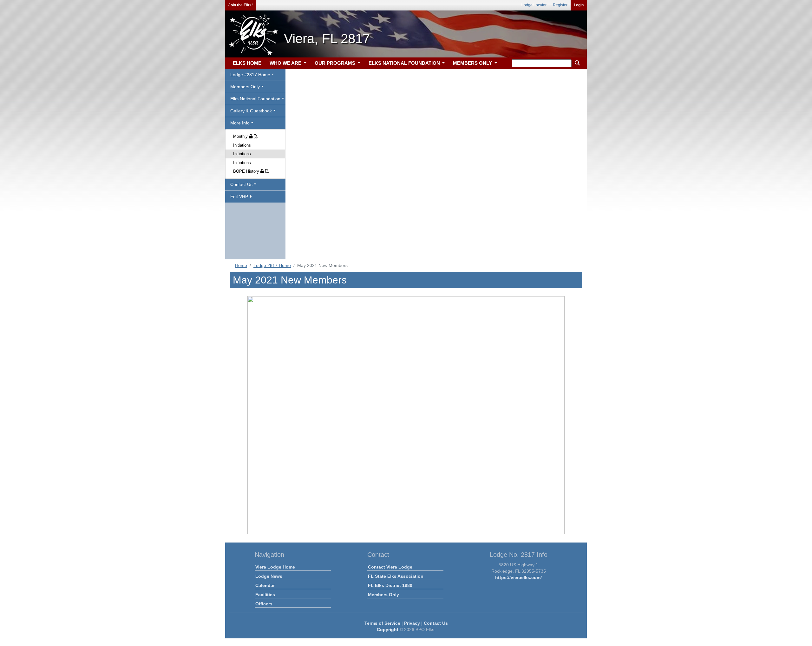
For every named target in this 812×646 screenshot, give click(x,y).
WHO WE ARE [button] (286, 63)
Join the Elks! (240, 5)
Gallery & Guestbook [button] (251, 110)
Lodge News (268, 576)
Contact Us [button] (241, 184)
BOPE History (246, 171)
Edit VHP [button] (239, 196)
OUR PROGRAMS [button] (336, 63)
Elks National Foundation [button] (255, 98)
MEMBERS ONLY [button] (473, 63)
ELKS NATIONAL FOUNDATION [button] (405, 63)
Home (241, 265)
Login (579, 5)
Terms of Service (382, 623)
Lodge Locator (534, 5)
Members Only (383, 594)
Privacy (412, 623)
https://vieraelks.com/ (518, 577)
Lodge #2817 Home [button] (250, 74)
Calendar (265, 585)
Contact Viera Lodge (390, 566)
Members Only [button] (245, 86)
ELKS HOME (247, 63)
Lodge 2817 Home (272, 265)
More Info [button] (240, 122)
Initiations (242, 145)
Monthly (241, 136)
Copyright (387, 629)
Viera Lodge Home (275, 566)
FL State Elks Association (395, 576)
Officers (263, 603)
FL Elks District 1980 (390, 585)
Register (560, 5)
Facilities (265, 594)
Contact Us (436, 623)
